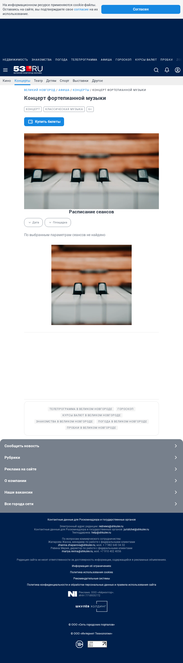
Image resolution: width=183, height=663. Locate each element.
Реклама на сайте (20, 469)
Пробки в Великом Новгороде (91, 427)
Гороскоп (124, 59)
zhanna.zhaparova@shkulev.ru (76, 545)
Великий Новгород (39, 90)
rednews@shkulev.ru (111, 526)
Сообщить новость (21, 446)
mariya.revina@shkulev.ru (77, 551)
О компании (15, 480)
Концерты (22, 81)
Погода (61, 59)
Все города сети (18, 504)
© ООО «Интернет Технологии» (91, 633)
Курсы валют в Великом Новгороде (91, 415)
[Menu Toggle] (5, 70)
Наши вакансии (18, 492)
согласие (81, 9)
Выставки (80, 81)
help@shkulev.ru (101, 532)
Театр (38, 81)
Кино (7, 81)
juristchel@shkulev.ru (136, 529)
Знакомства (42, 59)
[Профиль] (177, 70)
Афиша (106, 59)
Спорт (64, 81)
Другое (97, 81)
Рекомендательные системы (91, 578)
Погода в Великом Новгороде (122, 421)
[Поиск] (156, 70)
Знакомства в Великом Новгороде (64, 421)
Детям (51, 81)
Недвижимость (15, 59)
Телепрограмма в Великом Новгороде (81, 409)
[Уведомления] (167, 70)
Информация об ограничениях (91, 566)
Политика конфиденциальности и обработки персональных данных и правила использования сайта (91, 584)
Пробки (166, 59)
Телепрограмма (84, 59)
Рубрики (12, 457)
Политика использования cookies (91, 572)
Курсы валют (146, 59)
